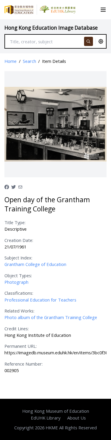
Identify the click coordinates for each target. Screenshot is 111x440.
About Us (76, 418)
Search (29, 61)
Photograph (16, 282)
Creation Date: (18, 240)
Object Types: (18, 275)
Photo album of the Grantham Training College (50, 317)
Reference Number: (23, 364)
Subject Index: (18, 258)
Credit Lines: (16, 328)
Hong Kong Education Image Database (51, 27)
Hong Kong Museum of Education (55, 411)
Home (10, 61)
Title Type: (14, 222)
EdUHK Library (45, 418)
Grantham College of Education (35, 264)
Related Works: (19, 311)
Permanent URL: (20, 346)
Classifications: (18, 293)
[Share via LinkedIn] (20, 186)
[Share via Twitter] (13, 186)
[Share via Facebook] (6, 186)
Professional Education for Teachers (40, 300)
